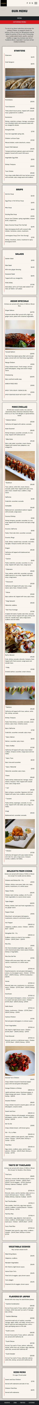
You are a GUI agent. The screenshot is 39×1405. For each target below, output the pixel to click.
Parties (22, 1402)
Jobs (15, 1402)
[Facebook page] (27, 3)
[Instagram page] (29, 3)
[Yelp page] (32, 3)
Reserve (7, 1402)
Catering (32, 1402)
